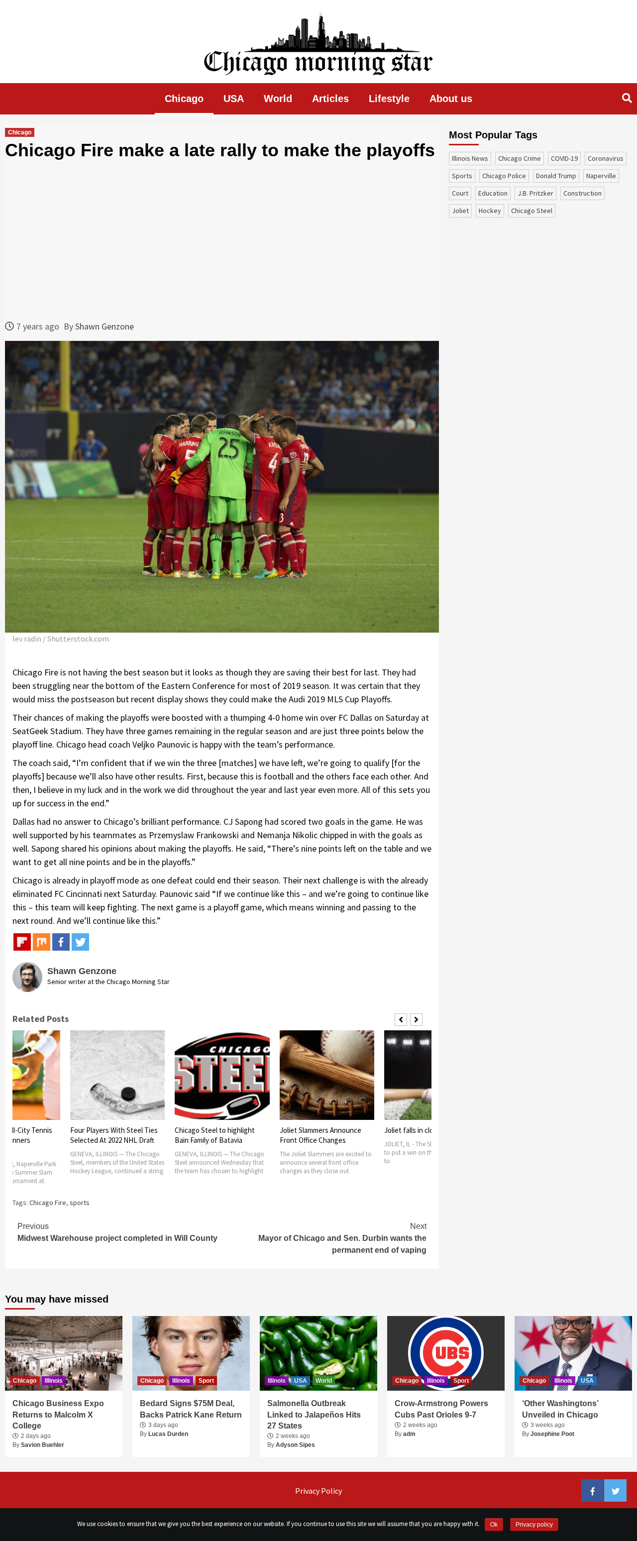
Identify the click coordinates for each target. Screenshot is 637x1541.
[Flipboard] (22, 942)
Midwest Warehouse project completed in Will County (117, 1232)
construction (582, 193)
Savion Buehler (42, 1444)
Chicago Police (504, 175)
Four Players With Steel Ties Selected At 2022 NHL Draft (114, 1135)
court (460, 193)
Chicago (184, 98)
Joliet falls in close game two (428, 1130)
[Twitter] (80, 942)
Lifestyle (389, 98)
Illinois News (470, 158)
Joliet (460, 210)
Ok (494, 1524)
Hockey (490, 210)
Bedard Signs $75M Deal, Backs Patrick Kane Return (191, 1409)
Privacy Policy (318, 1491)
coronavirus (606, 158)
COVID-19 (564, 158)
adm (409, 1434)
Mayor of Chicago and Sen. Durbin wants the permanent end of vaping (342, 1238)
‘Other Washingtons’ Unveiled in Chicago (560, 1409)
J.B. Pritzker (535, 193)
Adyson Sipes (295, 1444)
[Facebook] (61, 942)
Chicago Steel (531, 210)
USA (233, 98)
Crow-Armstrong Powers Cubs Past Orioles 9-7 (441, 1409)
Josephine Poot (552, 1434)
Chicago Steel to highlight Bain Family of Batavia (215, 1135)
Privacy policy (534, 1524)
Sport (206, 1380)
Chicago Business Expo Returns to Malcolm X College (58, 1414)
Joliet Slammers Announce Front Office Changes (320, 1135)
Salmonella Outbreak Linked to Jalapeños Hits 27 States (314, 1414)
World (278, 98)
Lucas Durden (168, 1434)
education (493, 193)
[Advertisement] (222, 240)
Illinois (54, 1380)
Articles (330, 98)
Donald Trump (556, 175)
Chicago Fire (47, 1202)
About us (450, 98)
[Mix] (41, 942)
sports (80, 1202)
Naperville (601, 175)
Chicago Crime (519, 158)
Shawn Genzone (104, 326)
